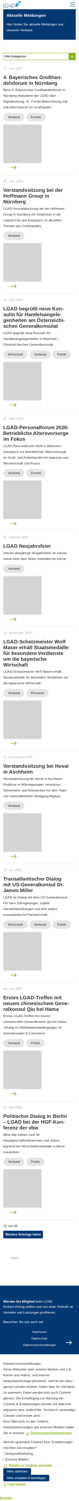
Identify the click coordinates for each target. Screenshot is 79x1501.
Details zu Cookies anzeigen (31, 1465)
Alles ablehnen (17, 1471)
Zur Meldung (12, 168)
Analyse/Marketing (19, 1453)
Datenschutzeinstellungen (39, 1345)
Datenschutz (39, 1338)
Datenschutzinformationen (51, 1433)
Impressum (39, 1331)
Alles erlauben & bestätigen (26, 1478)
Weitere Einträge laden (23, 1234)
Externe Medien (17, 1459)
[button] (73, 5)
